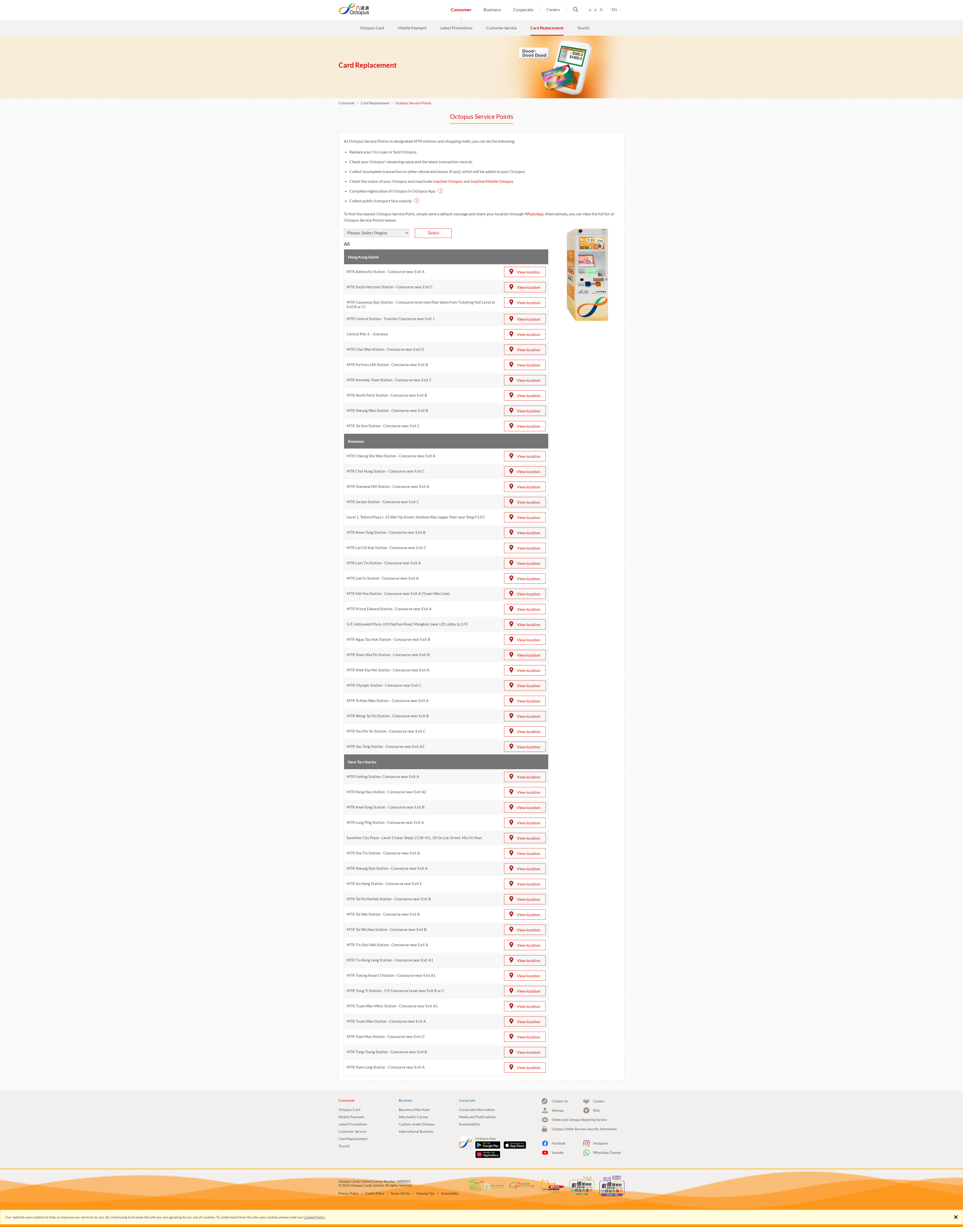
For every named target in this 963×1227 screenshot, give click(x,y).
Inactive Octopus (448, 181)
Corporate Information (477, 1109)
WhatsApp (534, 213)
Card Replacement (375, 103)
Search (575, 9)
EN (614, 9)
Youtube (558, 1153)
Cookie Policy (314, 1217)
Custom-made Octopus (417, 1124)
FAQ (596, 1110)
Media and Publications (477, 1117)
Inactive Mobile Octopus (492, 181)
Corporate (523, 9)
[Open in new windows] (487, 1145)
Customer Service (352, 1131)
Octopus (372, 9)
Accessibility (450, 1193)
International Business (416, 1131)
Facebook (559, 1143)
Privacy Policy (349, 1193)
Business (492, 9)
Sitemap (558, 1110)
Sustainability (469, 1124)
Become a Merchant (414, 1109)
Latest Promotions (353, 1124)
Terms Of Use (400, 1193)
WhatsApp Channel (607, 1153)
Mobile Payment (351, 1117)
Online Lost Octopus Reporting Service (579, 1120)
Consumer (461, 9)
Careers (553, 9)
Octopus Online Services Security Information (584, 1129)
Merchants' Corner (413, 1117)
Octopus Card (349, 1109)
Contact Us (560, 1101)
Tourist (344, 1146)
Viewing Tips (425, 1193)
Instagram (600, 1143)
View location (528, 272)
